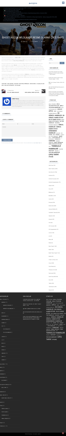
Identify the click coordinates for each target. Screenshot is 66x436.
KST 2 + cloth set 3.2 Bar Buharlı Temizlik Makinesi (13, 14)
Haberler (51, 215)
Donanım (51, 202)
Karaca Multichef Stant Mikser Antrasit (11, 20)
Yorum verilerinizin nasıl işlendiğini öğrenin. (33, 142)
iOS (54, 134)
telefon (61, 149)
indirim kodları (33, 83)
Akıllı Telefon (52, 168)
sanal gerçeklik (58, 142)
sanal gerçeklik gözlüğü (55, 144)
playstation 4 (51, 139)
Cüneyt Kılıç (15, 98)
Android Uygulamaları (54, 182)
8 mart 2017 (4, 83)
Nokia (50, 256)
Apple (51, 111)
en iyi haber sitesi (55, 119)
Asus (50, 188)
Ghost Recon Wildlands (24, 83)
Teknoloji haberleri (55, 333)
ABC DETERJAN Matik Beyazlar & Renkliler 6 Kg (12, 11)
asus (55, 111)
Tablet (50, 283)
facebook (57, 122)
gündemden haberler (54, 321)
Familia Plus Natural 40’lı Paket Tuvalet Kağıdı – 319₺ (13, 9)
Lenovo (50, 232)
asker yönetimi (10, 83)
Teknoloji (51, 286)
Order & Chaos (52, 259)
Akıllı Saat (51, 165)
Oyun (44, 41)
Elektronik (51, 205)
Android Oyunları (53, 178)
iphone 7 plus (48, 324)
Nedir (60, 136)
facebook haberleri (53, 124)
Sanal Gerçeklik (52, 276)
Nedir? (50, 249)
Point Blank (51, 266)
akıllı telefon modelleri (58, 303)
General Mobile (52, 209)
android (59, 109)
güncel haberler (57, 317)
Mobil (50, 242)
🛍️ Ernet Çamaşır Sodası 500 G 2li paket (11, 10)
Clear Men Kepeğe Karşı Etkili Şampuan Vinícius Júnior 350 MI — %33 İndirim (18, 7)
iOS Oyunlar (51, 225)
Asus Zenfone (59, 111)
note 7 (50, 137)
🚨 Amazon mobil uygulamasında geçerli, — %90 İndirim (14, 15)
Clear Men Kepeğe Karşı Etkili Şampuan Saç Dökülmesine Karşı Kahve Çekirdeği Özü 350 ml (20, 19)
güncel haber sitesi (53, 319)
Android (50, 175)
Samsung (52, 141)
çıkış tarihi (16, 83)
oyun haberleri (56, 137)
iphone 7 (58, 134)
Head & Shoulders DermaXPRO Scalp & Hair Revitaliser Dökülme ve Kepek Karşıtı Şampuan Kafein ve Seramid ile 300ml (25, 13)
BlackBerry (51, 195)
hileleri (58, 133)
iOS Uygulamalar (52, 229)
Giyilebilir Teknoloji (53, 212)
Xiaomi (50, 290)
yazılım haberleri (54, 152)
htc (62, 133)
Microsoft (55, 136)
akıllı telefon (52, 104)
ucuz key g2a (17, 85)
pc (61, 137)
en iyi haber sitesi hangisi (57, 313)
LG (52, 136)
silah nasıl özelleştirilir (9, 85)
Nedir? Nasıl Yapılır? (53, 252)
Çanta (50, 199)
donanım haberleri (53, 113)
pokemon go (57, 139)
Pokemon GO (52, 269)
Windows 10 (57, 150)
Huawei (50, 134)
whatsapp (51, 150)
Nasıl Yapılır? (52, 246)
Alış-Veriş (51, 172)
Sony (50, 146)
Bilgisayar (51, 192)
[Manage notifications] (63, 433)
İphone (51, 157)
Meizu (50, 239)
